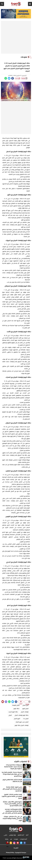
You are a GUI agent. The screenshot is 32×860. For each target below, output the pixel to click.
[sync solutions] (25, 858)
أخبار (27, 835)
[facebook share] (12, 78)
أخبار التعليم (21, 835)
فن (11, 839)
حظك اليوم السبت (13, 712)
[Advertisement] (16, 38)
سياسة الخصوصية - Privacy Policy (16, 852)
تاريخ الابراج (25, 705)
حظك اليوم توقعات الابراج (21, 715)
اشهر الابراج (17, 718)
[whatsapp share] (5, 78)
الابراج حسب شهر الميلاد (22, 722)
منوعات (16, 839)
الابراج (10, 715)
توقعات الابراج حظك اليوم (21, 725)
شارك (16, 78)
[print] (27, 701)
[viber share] (6, 701)
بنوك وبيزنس (12, 835)
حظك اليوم (16, 708)
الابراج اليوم (25, 708)
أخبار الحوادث (23, 839)
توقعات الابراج (24, 712)
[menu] (30, 4)
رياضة (6, 839)
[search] (2, 4)
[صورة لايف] (16, 4)
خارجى (5, 835)
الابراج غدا (25, 718)
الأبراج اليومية (16, 705)
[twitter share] (9, 78)
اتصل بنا (16, 848)
